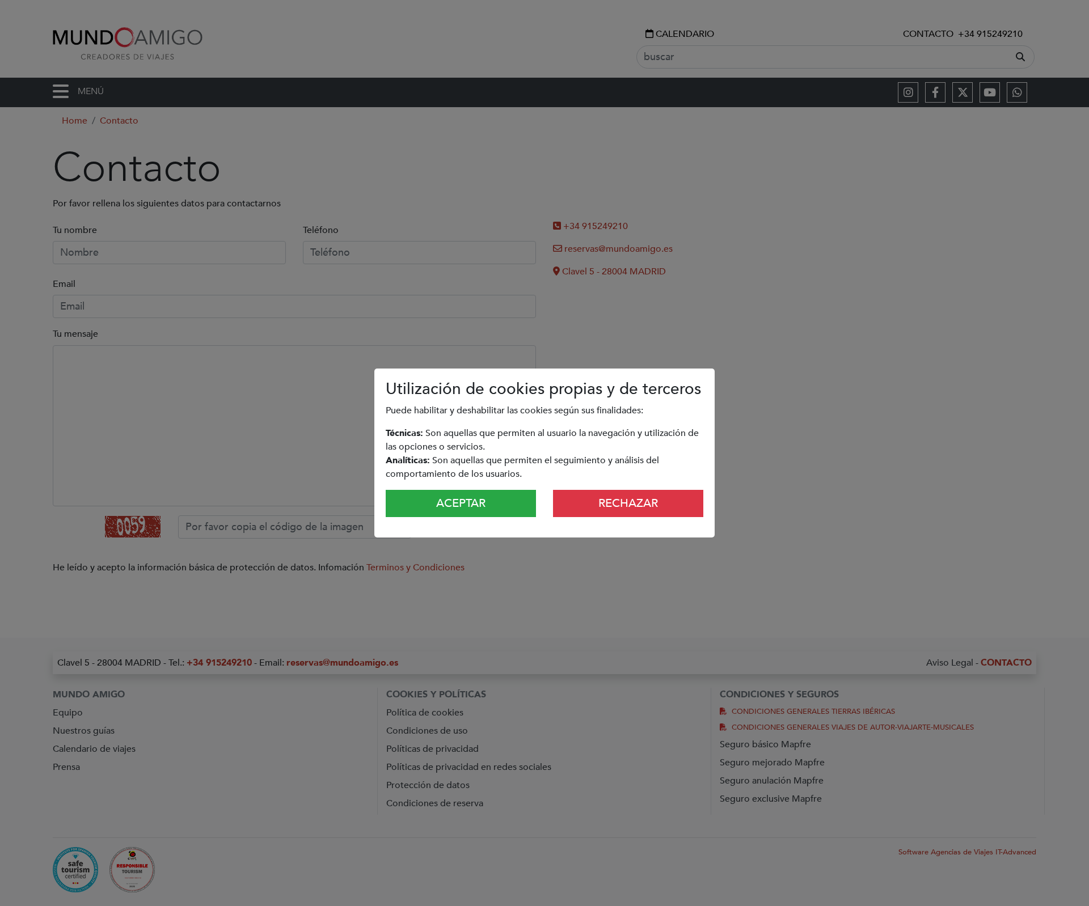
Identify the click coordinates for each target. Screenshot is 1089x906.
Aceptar (461, 503)
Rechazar (628, 503)
